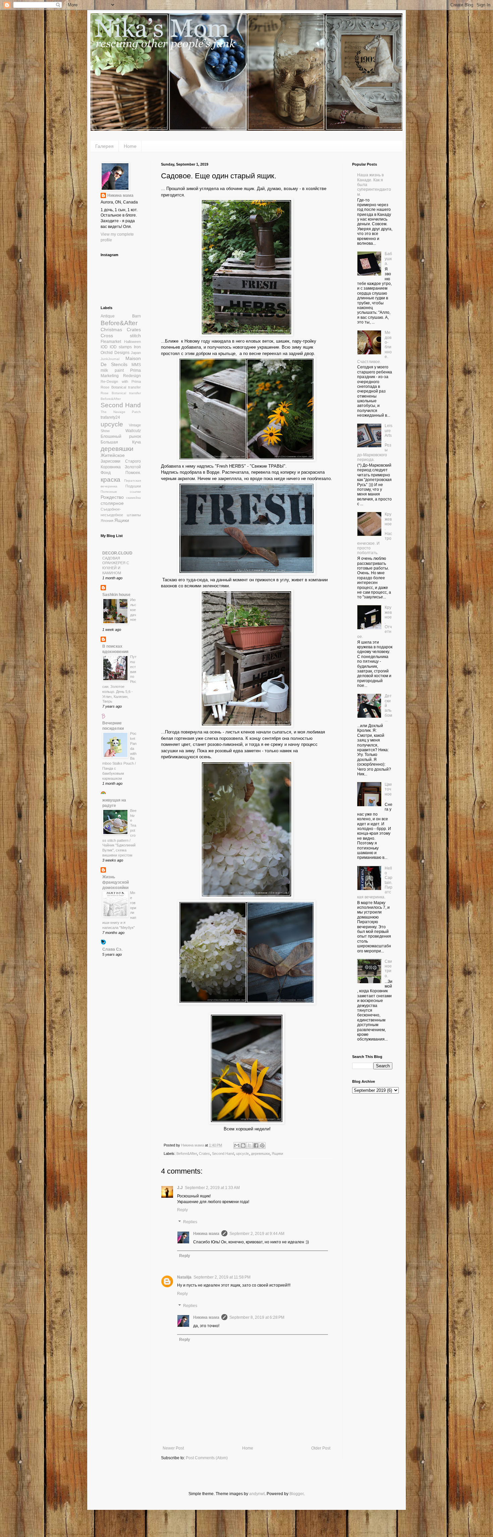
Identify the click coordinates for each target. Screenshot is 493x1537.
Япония (107, 521)
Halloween (132, 342)
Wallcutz (133, 430)
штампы (134, 515)
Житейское (113, 455)
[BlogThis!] (243, 1145)
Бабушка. (388, 258)
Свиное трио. (388, 968)
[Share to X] (249, 1145)
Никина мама (206, 1233)
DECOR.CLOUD (117, 553)
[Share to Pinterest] (262, 1145)
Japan (136, 353)
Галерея (104, 146)
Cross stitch (121, 335)
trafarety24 (110, 417)
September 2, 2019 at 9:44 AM (256, 1233)
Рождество (112, 497)
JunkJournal (110, 359)
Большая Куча (121, 442)
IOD (104, 347)
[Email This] (236, 1145)
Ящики (277, 1153)
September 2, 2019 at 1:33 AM (212, 1187)
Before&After (186, 1153)
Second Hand (223, 1153)
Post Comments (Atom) (207, 1458)
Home (130, 146)
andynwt (257, 1493)
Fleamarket (111, 341)
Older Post (320, 1448)
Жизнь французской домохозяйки (115, 882)
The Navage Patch (121, 412)
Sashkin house (116, 594)
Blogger (296, 1493)
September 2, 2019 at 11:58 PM (222, 1277)
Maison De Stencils (121, 361)
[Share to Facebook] (256, 1145)
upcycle (242, 1153)
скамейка (133, 497)
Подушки (133, 486)
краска (110, 479)
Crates (204, 1153)
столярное (112, 503)
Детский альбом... (388, 708)
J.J (180, 1187)
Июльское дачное (133, 610)
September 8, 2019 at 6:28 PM (256, 1317)
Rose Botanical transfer (121, 387)
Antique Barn (121, 316)
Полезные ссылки (121, 491)
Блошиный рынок (121, 436)
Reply (182, 1209)
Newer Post (173, 1448)
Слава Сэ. (112, 949)
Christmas (111, 329)
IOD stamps (121, 347)
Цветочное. (388, 791)
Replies (190, 1222)
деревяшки (260, 1153)
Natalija (184, 1277)
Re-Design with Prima (121, 381)
